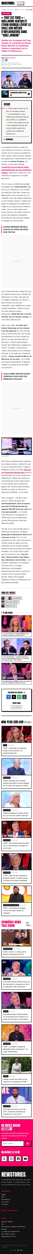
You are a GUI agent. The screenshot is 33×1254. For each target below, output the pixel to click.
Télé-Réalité (5, 1199)
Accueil (3, 9)
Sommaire (9, 139)
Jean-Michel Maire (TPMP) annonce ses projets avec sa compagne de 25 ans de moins (16, 682)
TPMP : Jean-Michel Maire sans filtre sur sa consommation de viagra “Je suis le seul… (16, 845)
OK (27, 1143)
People (3, 1194)
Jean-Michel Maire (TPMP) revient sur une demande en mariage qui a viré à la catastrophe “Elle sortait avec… (16, 984)
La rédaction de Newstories (10, 1231)
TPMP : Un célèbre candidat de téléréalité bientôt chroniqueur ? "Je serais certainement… (15, 1049)
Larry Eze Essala (9, 58)
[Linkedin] (6, 60)
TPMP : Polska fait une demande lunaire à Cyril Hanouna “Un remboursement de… (14, 750)
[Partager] (24, 697)
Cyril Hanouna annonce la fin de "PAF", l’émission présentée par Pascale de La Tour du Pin (14, 1111)
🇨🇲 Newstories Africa (8, 1236)
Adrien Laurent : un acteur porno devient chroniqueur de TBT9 (14, 953)
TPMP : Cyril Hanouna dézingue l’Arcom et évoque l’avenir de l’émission (14, 910)
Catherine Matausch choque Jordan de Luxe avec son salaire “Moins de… (16, 814)
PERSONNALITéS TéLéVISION (11, 905)
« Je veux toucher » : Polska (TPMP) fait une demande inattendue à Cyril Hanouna (15, 634)
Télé (16, 9)
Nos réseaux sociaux (8, 1234)
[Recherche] (22, 3)
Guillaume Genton (11, 602)
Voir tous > (28, 722)
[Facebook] (9, 697)
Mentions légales (7, 1221)
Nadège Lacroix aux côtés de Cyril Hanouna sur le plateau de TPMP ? (15, 1080)
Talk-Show (29, 9)
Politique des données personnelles (13, 1226)
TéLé (5, 745)
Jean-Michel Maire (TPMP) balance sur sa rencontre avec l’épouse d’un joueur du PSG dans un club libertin (15, 1016)
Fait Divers (5, 1202)
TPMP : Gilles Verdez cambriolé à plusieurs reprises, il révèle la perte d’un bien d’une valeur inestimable (15, 878)
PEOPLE (6, 1011)
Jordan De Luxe (10, 606)
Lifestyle (4, 1204)
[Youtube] (25, 1159)
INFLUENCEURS (8, 949)
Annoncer (4, 1229)
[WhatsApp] (19, 697)
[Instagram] (11, 1159)
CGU (2, 1224)
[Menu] (19, 3)
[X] (2, 60)
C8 (6, 598)
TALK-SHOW (7, 777)
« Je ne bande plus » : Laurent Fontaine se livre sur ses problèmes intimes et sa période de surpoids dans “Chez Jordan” (15, 658)
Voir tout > (28, 924)
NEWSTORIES (8, 3)
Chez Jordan (16, 598)
